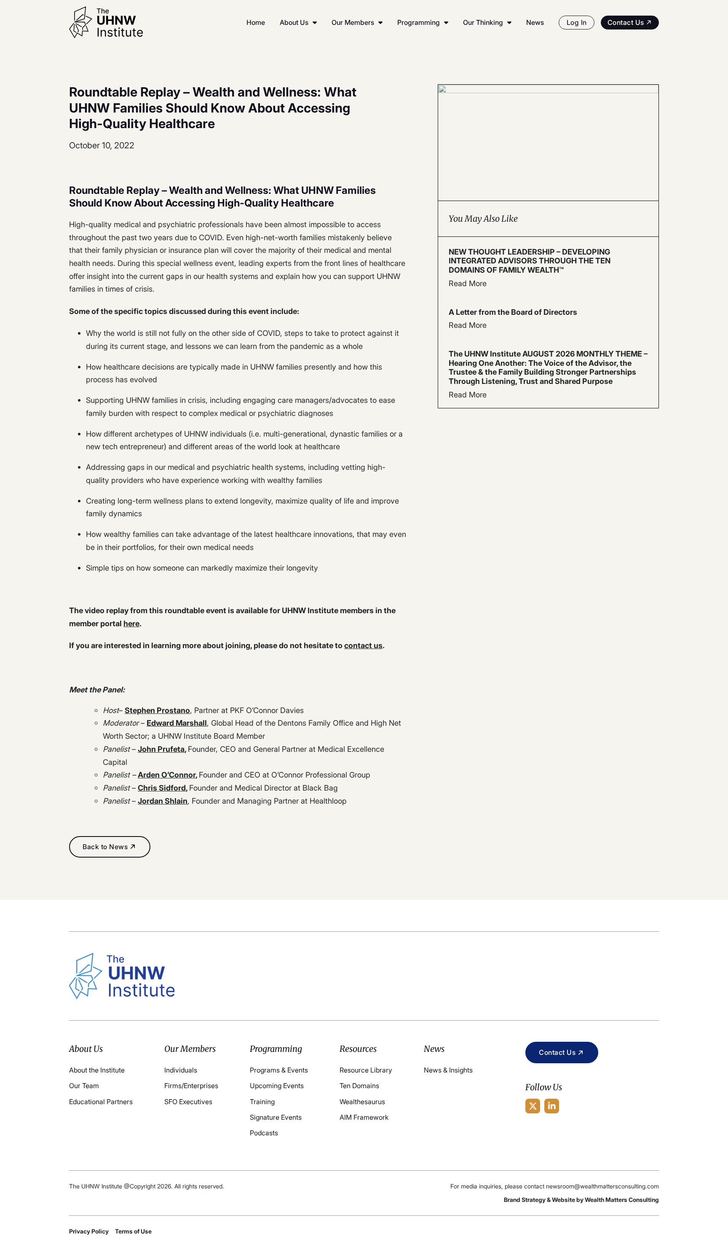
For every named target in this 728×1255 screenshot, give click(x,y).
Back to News (105, 846)
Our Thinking (483, 22)
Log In (577, 22)
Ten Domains (359, 1085)
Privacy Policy (89, 1231)
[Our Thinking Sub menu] (509, 22)
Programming (418, 22)
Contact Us (626, 22)
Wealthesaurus (362, 1101)
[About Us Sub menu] (315, 22)
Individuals (180, 1070)
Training (262, 1101)
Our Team (84, 1085)
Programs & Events (279, 1070)
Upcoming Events (277, 1085)
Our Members (353, 22)
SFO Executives (188, 1101)
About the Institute (97, 1070)
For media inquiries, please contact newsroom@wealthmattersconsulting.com (554, 1186)
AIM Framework (364, 1117)
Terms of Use (133, 1231)
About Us (294, 22)
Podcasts (264, 1133)
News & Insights (448, 1070)
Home (255, 22)
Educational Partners (101, 1101)
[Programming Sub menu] (446, 22)
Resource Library (366, 1070)
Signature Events (276, 1117)
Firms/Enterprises (191, 1085)
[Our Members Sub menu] (380, 22)
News (535, 22)
